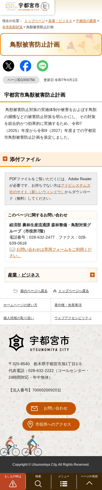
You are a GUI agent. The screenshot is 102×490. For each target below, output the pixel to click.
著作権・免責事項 (68, 305)
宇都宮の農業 (86, 21)
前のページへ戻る (34, 291)
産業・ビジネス (60, 21)
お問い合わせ (55, 408)
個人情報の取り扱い (18, 318)
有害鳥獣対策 (12, 27)
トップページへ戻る (73, 291)
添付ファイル (25, 159)
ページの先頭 (89, 476)
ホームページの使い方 (20, 305)
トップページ (34, 21)
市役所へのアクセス (53, 424)
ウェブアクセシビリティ (73, 318)
